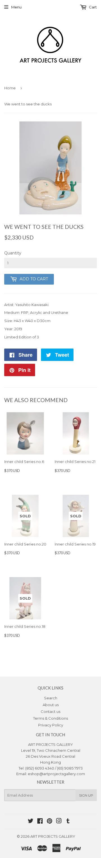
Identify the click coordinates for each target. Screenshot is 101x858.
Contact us (50, 711)
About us (51, 704)
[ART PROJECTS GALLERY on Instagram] (59, 821)
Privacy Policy (50, 725)
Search (50, 698)
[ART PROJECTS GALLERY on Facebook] (40, 821)
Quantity (12, 253)
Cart (92, 7)
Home (10, 88)
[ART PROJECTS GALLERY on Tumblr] (68, 821)
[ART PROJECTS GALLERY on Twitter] (30, 821)
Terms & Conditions (50, 718)
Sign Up (86, 795)
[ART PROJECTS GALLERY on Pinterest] (49, 821)
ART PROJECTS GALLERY (52, 836)
